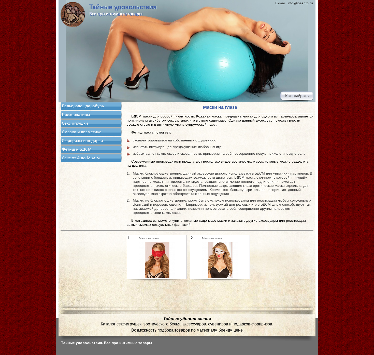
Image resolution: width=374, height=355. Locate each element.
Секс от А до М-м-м (81, 158)
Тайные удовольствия (123, 7)
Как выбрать (297, 96)
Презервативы (76, 114)
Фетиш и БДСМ (77, 149)
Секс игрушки (75, 123)
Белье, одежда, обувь (83, 106)
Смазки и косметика (82, 132)
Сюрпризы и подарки (82, 140)
